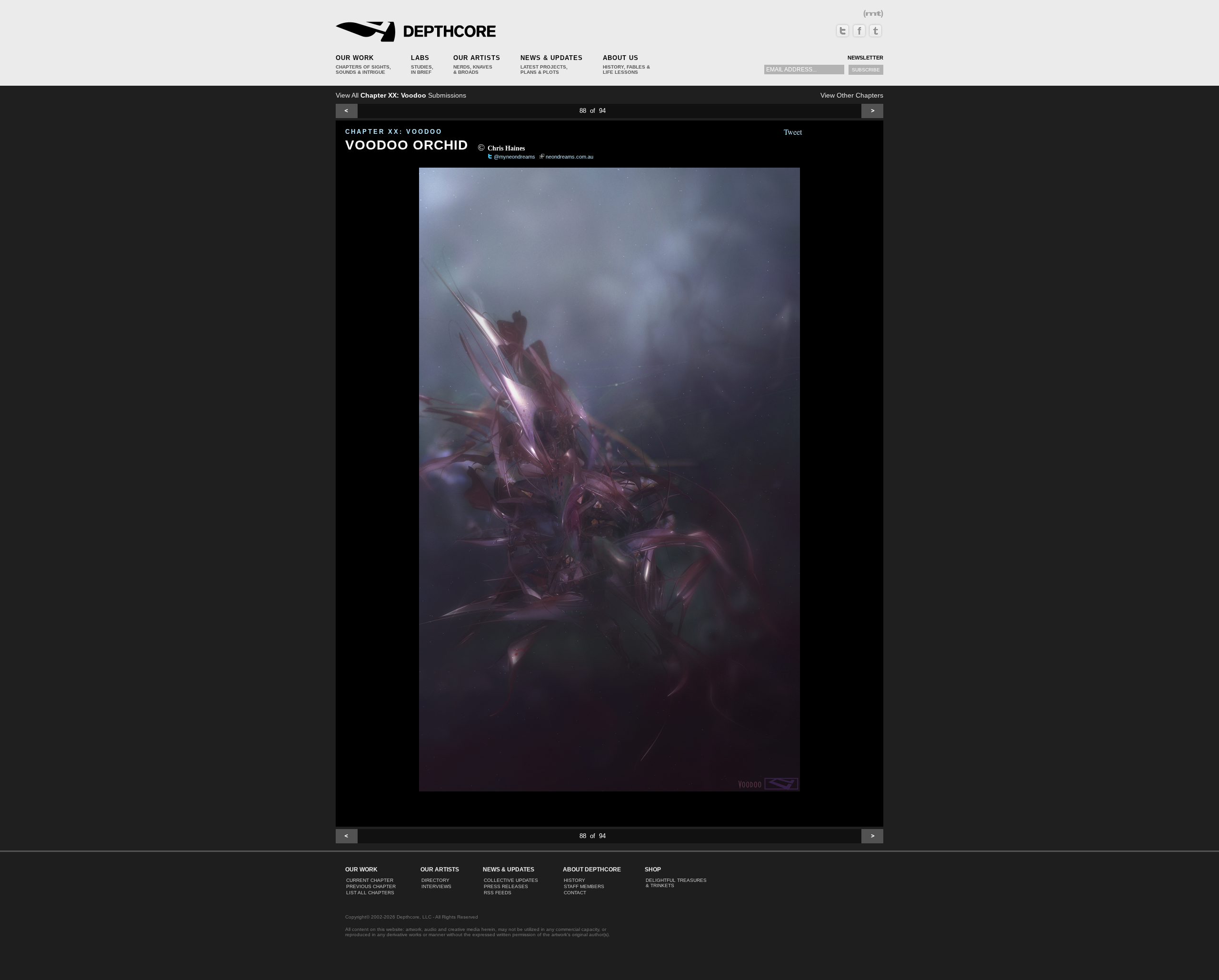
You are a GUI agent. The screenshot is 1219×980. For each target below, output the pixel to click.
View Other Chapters (851, 95)
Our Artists (476, 57)
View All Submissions (401, 95)
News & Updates (551, 57)
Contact (575, 892)
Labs (420, 57)
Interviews (436, 886)
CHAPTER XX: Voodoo (393, 131)
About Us (621, 57)
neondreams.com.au (569, 157)
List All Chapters (370, 892)
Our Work (355, 57)
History (574, 880)
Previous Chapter (371, 886)
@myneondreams (514, 157)
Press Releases (506, 886)
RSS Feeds (497, 892)
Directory (435, 880)
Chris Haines (506, 148)
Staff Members (584, 886)
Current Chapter (369, 880)
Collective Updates (511, 880)
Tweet (793, 132)
